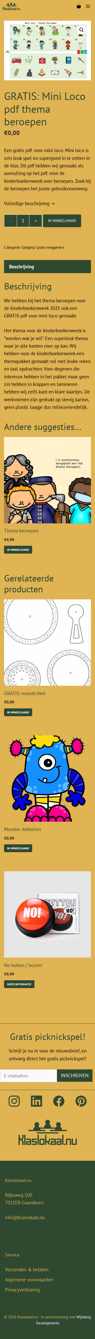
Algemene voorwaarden (29, 1280)
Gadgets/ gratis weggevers (43, 247)
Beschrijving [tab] (21, 267)
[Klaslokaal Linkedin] (36, 1105)
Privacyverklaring (22, 1290)
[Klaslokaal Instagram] (14, 1105)
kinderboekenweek (62, 331)
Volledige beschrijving (26, 203)
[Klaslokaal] (11, 6)
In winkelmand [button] (18, 550)
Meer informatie (19, 984)
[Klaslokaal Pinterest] (81, 1105)
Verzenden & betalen (26, 1269)
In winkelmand (62, 220)
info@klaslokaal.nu (25, 1217)
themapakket (17, 361)
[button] (81, 29)
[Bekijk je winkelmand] (78, 6)
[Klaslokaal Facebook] (58, 1105)
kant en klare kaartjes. (61, 392)
